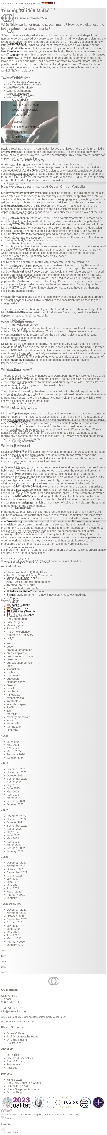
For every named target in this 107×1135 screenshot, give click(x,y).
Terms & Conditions (54, 1114)
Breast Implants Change (27, 243)
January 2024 (15, 757)
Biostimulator (22, 468)
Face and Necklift (23, 271)
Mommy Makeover (23, 359)
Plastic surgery (16, 183)
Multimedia (19, 136)
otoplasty (12, 691)
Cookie (8, 1118)
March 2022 (14, 844)
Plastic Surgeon (16, 628)
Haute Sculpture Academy (28, 160)
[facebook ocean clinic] (2, 1112)
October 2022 (15, 822)
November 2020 (16, 912)
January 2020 (15, 944)
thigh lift (11, 672)
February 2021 (16, 894)
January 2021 (15, 897)
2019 (3, 950)
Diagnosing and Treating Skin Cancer (28, 562)
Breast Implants (22, 218)
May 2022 (13, 838)
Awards (16, 141)
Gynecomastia (21, 377)
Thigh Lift (18, 344)
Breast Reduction (23, 233)
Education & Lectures (25, 126)
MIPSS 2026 (20, 165)
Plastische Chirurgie (22, 611)
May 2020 (13, 932)
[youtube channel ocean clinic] (8, 1112)
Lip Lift (16, 301)
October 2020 (15, 916)
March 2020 (14, 938)
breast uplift (14, 659)
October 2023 (15, 775)
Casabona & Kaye (23, 94)
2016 (3, 967)
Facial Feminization (24, 403)
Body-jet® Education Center (29, 170)
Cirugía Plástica (20, 608)
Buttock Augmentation (25, 324)
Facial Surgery (15, 259)
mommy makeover (18, 717)
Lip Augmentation (23, 441)
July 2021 (13, 878)
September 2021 (17, 872)
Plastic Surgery (20, 604)
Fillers (17, 463)
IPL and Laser (22, 478)
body (10, 646)
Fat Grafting (19, 329)
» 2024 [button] (4, 736)
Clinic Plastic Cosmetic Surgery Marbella (21, 3)
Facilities (12, 1067)
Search (7, 9)
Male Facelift (20, 387)
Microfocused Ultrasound (29, 485)
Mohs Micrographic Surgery (23, 577)
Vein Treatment (23, 502)
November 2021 (16, 865)
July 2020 (13, 925)
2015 (3, 972)
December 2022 (16, 816)
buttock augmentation (20, 662)
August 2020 (14, 922)
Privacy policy (36, 1114)
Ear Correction (21, 281)
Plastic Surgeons (22, 87)
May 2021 (13, 885)
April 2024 (13, 747)
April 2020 (13, 935)
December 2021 (16, 862)
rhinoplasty (13, 694)
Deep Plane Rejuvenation (27, 266)
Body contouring (17, 618)
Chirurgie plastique (22, 614)
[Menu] (2, 39)
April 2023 (13, 794)
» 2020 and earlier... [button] (11, 904)
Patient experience (18, 631)
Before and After (19, 591)
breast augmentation (19, 649)
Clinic (10, 58)
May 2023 (13, 791)
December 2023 (16, 769)
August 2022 (14, 828)
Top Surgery (19, 413)
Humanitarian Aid (22, 175)
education (13, 678)
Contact (14, 54)
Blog (12, 594)
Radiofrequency (23, 495)
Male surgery (14, 370)
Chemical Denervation (25, 456)
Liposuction (19, 319)
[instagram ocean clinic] (10, 1112)
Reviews (17, 121)
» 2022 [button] (4, 810)
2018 (3, 956)
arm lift (11, 643)
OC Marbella (20, 99)
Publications (19, 131)
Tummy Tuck (20, 334)
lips (9, 710)
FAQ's (10, 638)
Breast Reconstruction (26, 238)
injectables (13, 701)
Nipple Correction (23, 248)
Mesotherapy (22, 473)
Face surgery (15, 622)
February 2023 (16, 801)
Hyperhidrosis (22, 507)
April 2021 (13, 888)
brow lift (11, 685)
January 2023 (15, 804)
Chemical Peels (21, 451)
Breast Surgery (15, 206)
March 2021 (14, 891)
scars (10, 720)
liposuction (13, 669)
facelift (11, 688)
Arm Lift (17, 349)
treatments (13, 675)
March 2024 (14, 751)
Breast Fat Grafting (24, 223)
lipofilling (12, 707)
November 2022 (16, 819)
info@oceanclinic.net (14, 1011)
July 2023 (13, 785)
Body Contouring (16, 312)
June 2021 (13, 881)
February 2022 (16, 848)
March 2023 (14, 797)
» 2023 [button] (4, 763)
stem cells (13, 723)
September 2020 (17, 919)
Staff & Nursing (16, 1061)
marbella (12, 713)
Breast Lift (18, 228)
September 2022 (17, 825)
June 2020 (13, 928)
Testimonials (14, 1064)
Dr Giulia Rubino (17, 1039)
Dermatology (14, 521)
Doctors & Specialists (25, 109)
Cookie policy (73, 1114)
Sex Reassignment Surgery (21, 395)
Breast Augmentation (25, 213)
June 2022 (13, 835)
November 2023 (16, 772)
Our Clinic (13, 1054)
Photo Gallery (20, 114)
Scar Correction (22, 354)
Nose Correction (22, 286)
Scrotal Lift (18, 382)
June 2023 (13, 788)
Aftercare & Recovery (20, 634)
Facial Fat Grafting (23, 276)
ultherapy (12, 729)
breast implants (16, 653)
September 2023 (17, 778)
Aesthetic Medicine (18, 422)
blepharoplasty (16, 681)
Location (18, 9)
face (9, 665)
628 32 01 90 (48, 9)
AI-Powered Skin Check (21, 547)
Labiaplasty (19, 339)
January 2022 (15, 851)
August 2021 (14, 875)
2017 (3, 961)
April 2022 (13, 841)
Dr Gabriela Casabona (26, 82)
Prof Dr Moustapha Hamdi (23, 1036)
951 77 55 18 (32, 9)
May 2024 (13, 744)
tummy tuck (14, 726)
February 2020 (16, 941)
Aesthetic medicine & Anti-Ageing (25, 431)
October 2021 (15, 869)
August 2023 (14, 781)
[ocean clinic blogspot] (5, 1112)
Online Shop (14, 1092)
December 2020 (16, 909)
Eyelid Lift (18, 291)
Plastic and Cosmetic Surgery (23, 192)
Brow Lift (17, 296)
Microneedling (22, 490)
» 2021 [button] (4, 857)
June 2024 (13, 741)
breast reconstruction (20, 656)
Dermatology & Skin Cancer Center (26, 532)
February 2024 (16, 754)
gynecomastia (15, 697)
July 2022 (13, 832)
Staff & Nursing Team (25, 104)
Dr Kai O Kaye (21, 77)
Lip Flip (16, 446)
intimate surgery (17, 704)
